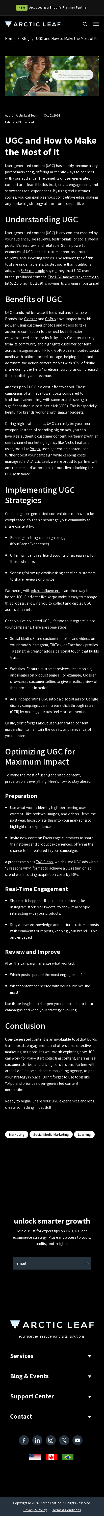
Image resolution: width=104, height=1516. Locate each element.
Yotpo (35, 448)
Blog (25, 38)
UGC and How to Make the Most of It (66, 38)
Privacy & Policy (35, 1510)
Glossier (30, 318)
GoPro (50, 318)
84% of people (33, 270)
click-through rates (77, 705)
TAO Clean (44, 861)
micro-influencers (45, 590)
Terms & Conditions (67, 1510)
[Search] (85, 25)
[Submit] (86, 1264)
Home (10, 38)
